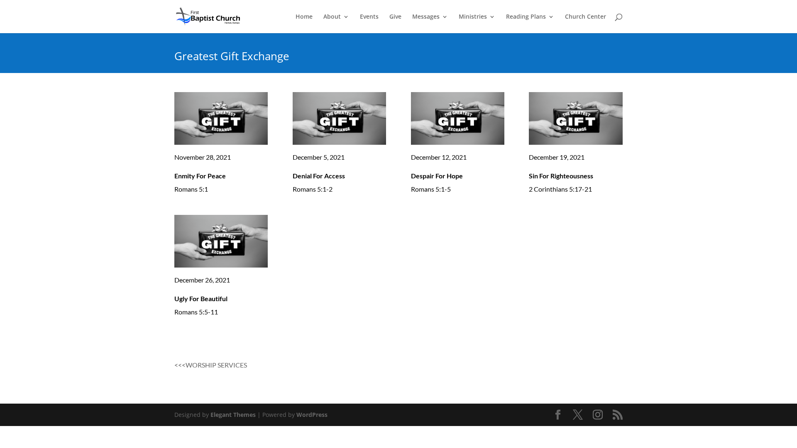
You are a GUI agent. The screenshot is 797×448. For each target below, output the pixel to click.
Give (395, 17)
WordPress (312, 415)
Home (304, 17)
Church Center (585, 17)
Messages (426, 17)
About (332, 17)
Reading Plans (526, 17)
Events (369, 17)
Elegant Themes (233, 415)
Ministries (473, 17)
